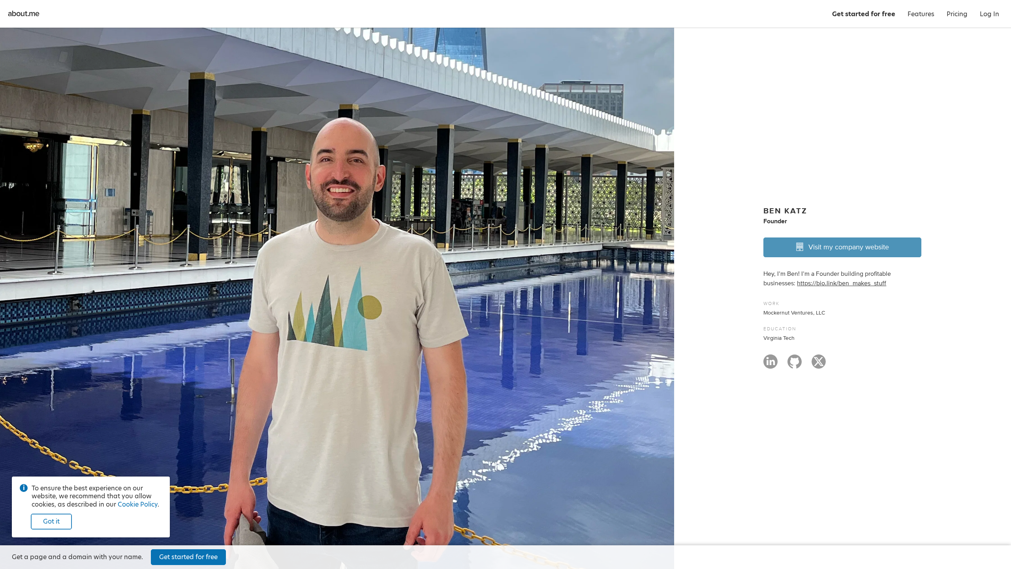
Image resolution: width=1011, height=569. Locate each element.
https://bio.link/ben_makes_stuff (841, 283)
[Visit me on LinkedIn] (770, 365)
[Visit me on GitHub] (794, 365)
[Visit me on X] (819, 365)
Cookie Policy (138, 504)
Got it (51, 521)
